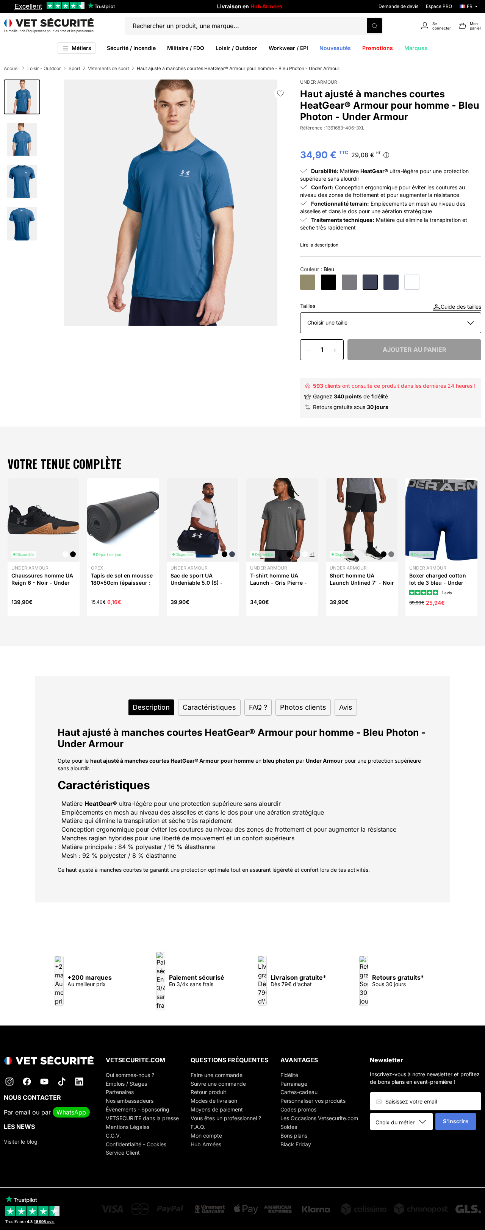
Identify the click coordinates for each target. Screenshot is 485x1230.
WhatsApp (71, 1112)
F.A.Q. (198, 1127)
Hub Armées (206, 1144)
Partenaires (120, 1092)
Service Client (123, 1152)
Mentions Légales (127, 1127)
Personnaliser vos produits (313, 1100)
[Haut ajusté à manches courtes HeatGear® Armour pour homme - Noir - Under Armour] (328, 282)
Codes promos (298, 1109)
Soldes (288, 1127)
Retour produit (208, 1092)
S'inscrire (455, 1121)
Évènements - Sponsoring (137, 1109)
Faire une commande (216, 1075)
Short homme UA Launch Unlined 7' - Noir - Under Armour (362, 582)
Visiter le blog (21, 1141)
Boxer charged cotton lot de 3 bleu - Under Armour (437, 582)
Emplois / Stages (126, 1083)
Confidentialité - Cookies (136, 1144)
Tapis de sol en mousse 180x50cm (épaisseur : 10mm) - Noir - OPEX (122, 582)
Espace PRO (439, 6)
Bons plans (293, 1135)
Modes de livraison (214, 1100)
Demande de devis (398, 6)
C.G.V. (113, 1135)
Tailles (307, 306)
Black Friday (295, 1144)
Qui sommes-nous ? (130, 1075)
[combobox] (404, 1122)
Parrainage (293, 1083)
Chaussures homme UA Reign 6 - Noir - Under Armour (42, 582)
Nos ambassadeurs (129, 1100)
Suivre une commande (218, 1083)
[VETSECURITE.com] (49, 25)
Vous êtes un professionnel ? (226, 1118)
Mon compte (206, 1135)
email (22, 1112)
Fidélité (289, 1075)
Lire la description (319, 245)
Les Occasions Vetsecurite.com (319, 1118)
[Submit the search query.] (374, 25)
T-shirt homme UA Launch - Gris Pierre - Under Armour (278, 582)
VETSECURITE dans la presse (142, 1118)
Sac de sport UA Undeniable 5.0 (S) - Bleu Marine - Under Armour (197, 585)
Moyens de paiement (217, 1109)
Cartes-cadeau (299, 1092)
